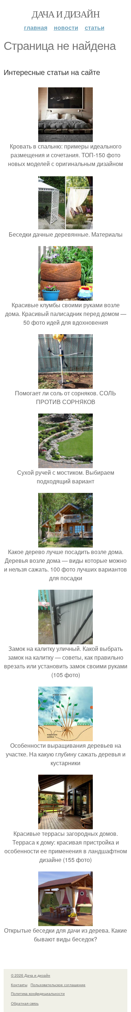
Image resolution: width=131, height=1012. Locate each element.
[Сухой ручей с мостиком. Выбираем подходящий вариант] (65, 463)
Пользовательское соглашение (58, 984)
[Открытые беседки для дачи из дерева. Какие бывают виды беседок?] (65, 921)
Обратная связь (25, 1003)
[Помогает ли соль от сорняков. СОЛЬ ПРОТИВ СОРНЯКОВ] (65, 384)
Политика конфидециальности (38, 993)
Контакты (19, 984)
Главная (35, 27)
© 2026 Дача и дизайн (30, 975)
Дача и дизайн (65, 14)
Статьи (94, 27)
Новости (66, 27)
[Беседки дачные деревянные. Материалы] (65, 225)
